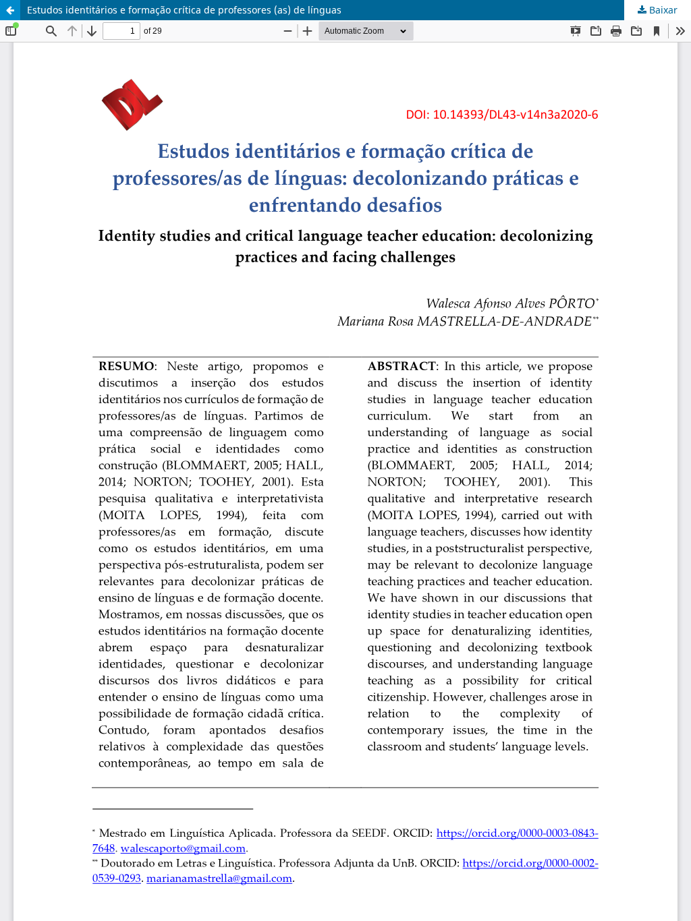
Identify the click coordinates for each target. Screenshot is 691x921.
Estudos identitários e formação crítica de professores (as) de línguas (184, 9)
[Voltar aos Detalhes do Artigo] (10, 10)
